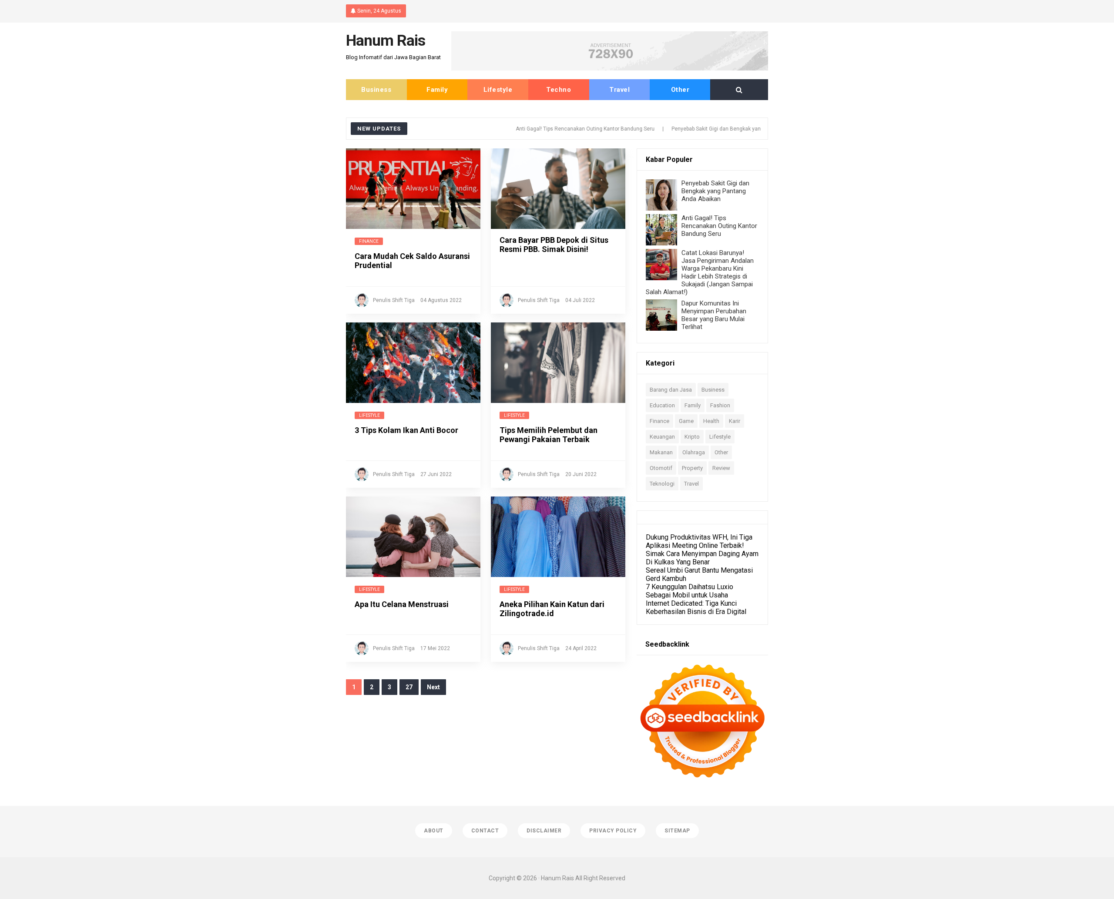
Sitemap (677, 831)
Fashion (720, 405)
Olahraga (693, 452)
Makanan (661, 452)
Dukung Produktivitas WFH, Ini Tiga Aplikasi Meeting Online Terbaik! (699, 541)
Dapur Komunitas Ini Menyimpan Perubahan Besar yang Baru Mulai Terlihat (713, 315)
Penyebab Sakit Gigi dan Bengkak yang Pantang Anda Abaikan (718, 129)
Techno (558, 90)
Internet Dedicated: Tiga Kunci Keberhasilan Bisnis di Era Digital (696, 607)
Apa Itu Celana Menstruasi (402, 604)
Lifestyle (498, 90)
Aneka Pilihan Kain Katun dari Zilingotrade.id (552, 609)
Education (662, 405)
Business (376, 90)
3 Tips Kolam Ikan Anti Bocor (406, 430)
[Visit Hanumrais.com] (609, 68)
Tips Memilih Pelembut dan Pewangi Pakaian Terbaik (548, 435)
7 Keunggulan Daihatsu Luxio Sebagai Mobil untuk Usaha (689, 591)
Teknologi (662, 483)
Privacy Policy (613, 831)
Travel (619, 90)
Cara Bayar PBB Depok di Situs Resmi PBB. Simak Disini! (554, 244)
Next (433, 687)
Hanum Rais (557, 878)
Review (721, 468)
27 (409, 687)
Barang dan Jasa (671, 389)
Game (686, 421)
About (433, 831)
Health (711, 421)
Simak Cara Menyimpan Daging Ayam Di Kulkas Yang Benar (702, 558)
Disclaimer (544, 831)
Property (692, 468)
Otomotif (661, 468)
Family (437, 90)
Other (680, 90)
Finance (369, 241)
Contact (485, 831)
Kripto (692, 436)
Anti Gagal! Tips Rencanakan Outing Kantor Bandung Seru (558, 129)
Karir (734, 421)
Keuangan (662, 436)
